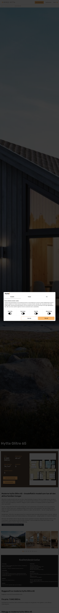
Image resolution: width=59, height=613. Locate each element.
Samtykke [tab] (12, 296)
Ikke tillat (29, 318)
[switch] (23, 313)
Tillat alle (46, 318)
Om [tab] (46, 296)
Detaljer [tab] (29, 296)
